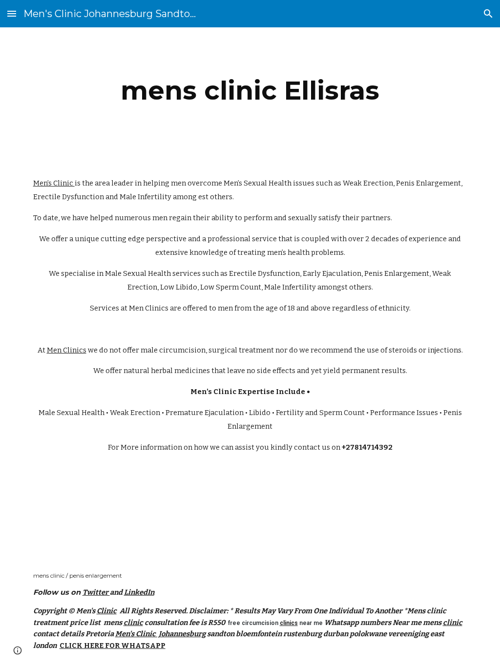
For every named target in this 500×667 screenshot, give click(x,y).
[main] (249, 90)
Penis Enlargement (428, 183)
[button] (11, 13)
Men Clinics (148, 308)
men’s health (288, 252)
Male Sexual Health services (153, 273)
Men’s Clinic (54, 183)
